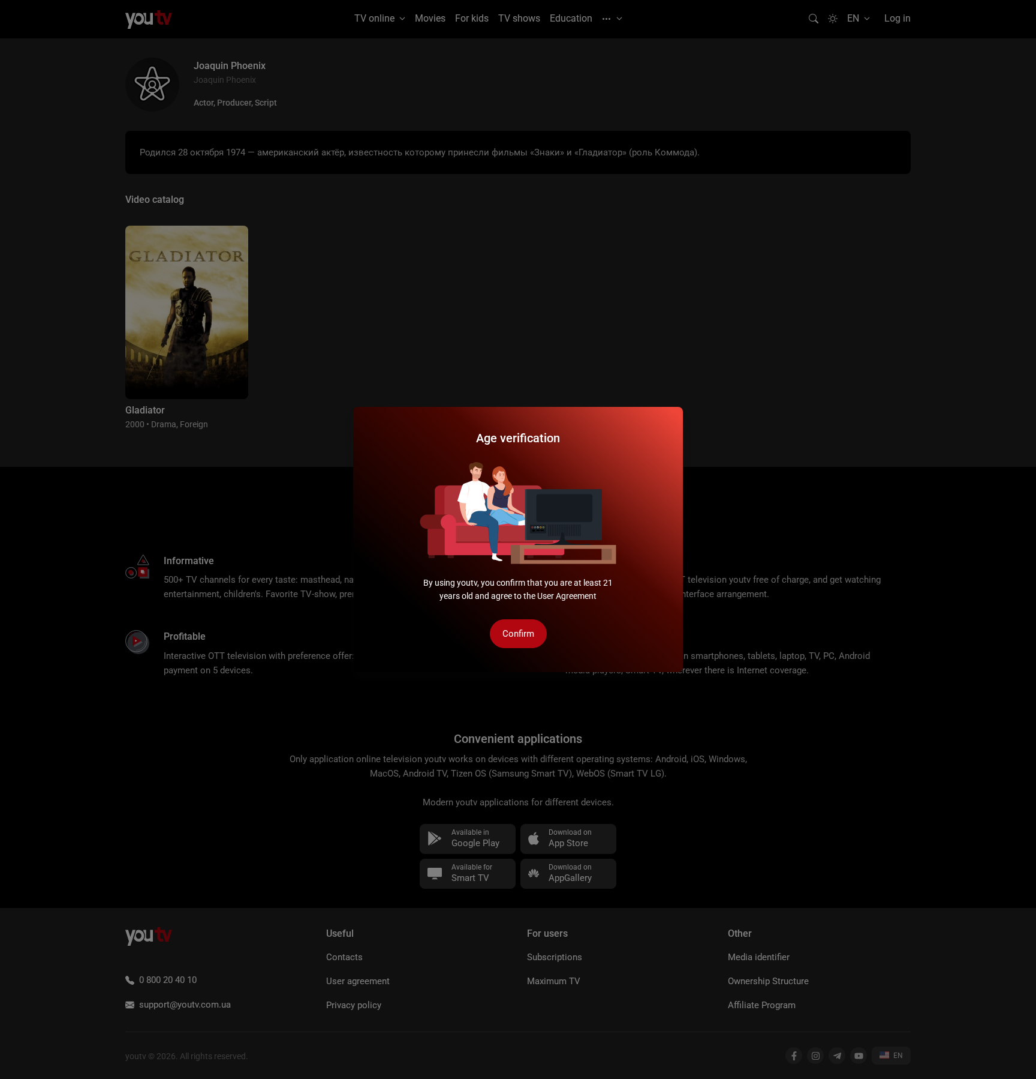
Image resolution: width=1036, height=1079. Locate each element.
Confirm (518, 633)
